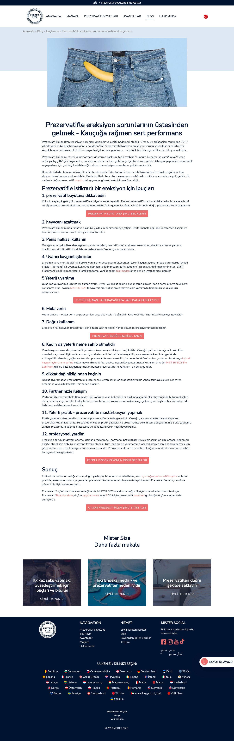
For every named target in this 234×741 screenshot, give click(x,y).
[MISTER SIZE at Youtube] (176, 641)
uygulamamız (91, 495)
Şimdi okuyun (50, 599)
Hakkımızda (167, 16)
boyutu (79, 180)
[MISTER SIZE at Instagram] (170, 641)
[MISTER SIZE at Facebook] (163, 641)
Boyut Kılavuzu (221, 662)
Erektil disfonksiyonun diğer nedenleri (117, 460)
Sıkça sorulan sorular (133, 630)
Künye (117, 715)
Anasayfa (53, 16)
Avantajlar (132, 16)
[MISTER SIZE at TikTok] (182, 641)
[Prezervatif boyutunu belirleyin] (204, 662)
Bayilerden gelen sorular (135, 638)
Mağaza (72, 16)
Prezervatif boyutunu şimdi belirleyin (117, 214)
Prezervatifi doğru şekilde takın (117, 336)
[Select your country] (206, 16)
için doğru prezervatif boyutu (159, 476)
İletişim (125, 642)
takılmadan (123, 271)
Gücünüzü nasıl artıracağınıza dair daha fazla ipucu (117, 300)
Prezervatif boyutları (101, 16)
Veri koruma (117, 719)
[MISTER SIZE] (47, 629)
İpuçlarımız (52, 31)
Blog (150, 16)
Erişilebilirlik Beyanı (117, 711)
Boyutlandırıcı (64, 495)
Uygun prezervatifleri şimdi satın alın (117, 508)
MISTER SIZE (78, 288)
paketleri (139, 495)
